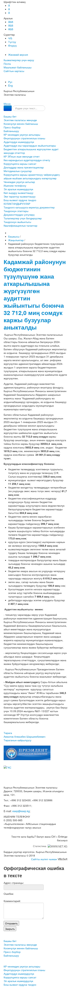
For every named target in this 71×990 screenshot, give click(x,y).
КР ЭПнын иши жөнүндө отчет (22, 156)
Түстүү (12, 42)
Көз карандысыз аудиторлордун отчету (27, 160)
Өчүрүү (12, 45)
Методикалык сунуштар (18, 171)
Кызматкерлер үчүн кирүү (19, 60)
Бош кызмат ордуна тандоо (20, 200)
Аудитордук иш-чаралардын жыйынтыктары (30, 145)
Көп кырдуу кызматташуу (18, 193)
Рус (10, 82)
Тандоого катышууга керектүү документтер (29, 207)
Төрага (24, 734)
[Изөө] (8, 108)
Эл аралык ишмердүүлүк (18, 189)
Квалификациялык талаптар (20, 225)
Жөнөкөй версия (18, 54)
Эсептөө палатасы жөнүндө (20, 120)
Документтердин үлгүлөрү (19, 214)
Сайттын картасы (14, 71)
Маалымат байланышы (17, 67)
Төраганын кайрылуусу (17, 740)
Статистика (40, 846)
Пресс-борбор (12, 127)
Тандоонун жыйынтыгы (17, 222)
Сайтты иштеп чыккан (44, 859)
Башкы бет (10, 116)
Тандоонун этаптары (16, 211)
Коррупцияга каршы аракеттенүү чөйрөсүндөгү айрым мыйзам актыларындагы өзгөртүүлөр (32, 176)
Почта (7, 63)
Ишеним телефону (15, 185)
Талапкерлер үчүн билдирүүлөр (23, 218)
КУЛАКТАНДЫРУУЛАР (17, 203)
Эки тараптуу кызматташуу (20, 196)
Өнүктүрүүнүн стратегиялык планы (24, 138)
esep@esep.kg (21, 811)
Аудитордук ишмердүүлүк (19, 142)
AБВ (10, 22)
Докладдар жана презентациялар (24, 167)
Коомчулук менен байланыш (21, 123)
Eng (10, 85)
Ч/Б (10, 38)
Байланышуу (11, 131)
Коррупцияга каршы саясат (20, 163)
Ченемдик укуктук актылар (19, 182)
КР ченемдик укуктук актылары (22, 134)
